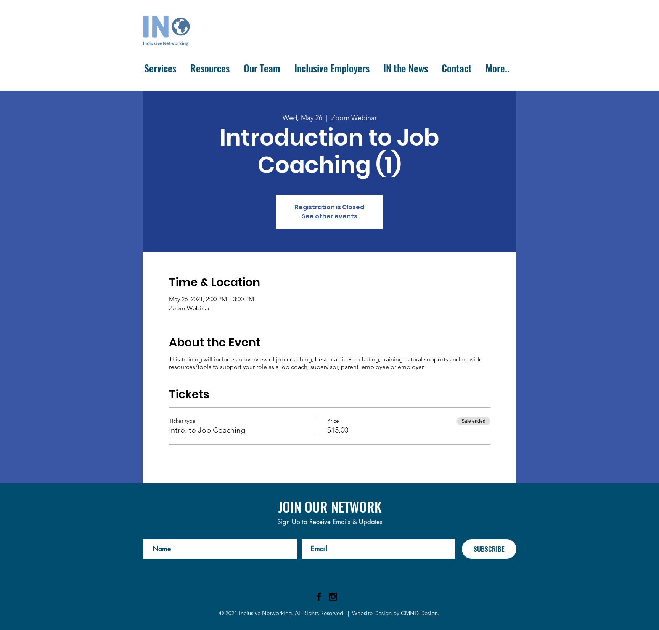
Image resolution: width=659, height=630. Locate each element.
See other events (329, 216)
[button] (160, 68)
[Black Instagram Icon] (333, 596)
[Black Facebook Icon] (318, 596)
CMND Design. (420, 613)
